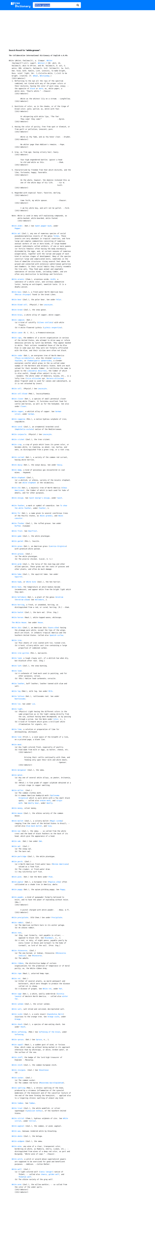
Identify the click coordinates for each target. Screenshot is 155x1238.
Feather (42, 508)
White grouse (17, 554)
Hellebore (39, 600)
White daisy (17, 465)
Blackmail (49, 938)
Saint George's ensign (39, 498)
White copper (17, 411)
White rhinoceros (19, 951)
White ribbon (17, 963)
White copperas (18, 419)
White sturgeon (18, 1070)
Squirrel (18, 577)
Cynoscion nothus (34, 1111)
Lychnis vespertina (52, 328)
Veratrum (59, 597)
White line (16, 737)
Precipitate (56, 917)
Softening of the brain (49, 1032)
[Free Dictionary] (20, 5)
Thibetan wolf (25, 1177)
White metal (17, 775)
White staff (17, 1057)
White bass (16, 292)
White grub (16, 564)
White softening (19, 1032)
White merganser (19, 770)
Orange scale (53, 1017)
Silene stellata (45, 322)
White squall (17, 1045)
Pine (50, 877)
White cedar (17, 355)
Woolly (49, 803)
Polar (58, 300)
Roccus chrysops (23, 294)
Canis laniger (46, 1172)
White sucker (17, 1078)
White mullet (17, 821)
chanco (44, 1174)
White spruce (17, 1040)
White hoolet (17, 612)
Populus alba (54, 882)
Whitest (41, 63)
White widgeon (18, 1141)
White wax (16, 1131)
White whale (17, 1136)
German (31, 414)
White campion (18, 320)
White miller (17, 790)
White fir (16, 513)
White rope (16, 973)
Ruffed (17, 526)
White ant (16, 233)
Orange (17, 1019)
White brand (17, 310)
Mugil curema (56, 821)
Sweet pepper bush (43, 226)
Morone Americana (60, 864)
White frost (17, 531)
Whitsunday (45, 76)
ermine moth (45, 800)
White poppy (17, 889)
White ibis (16, 628)
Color (55, 719)
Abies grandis (46, 516)
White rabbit (17, 923)
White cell (16, 389)
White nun (16, 831)
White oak (16, 841)
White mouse (17, 813)
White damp (16, 470)
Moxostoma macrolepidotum (51, 1083)
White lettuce (18, 696)
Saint (59, 498)
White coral (17, 427)
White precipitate (20, 917)
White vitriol (18, 1118)
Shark (22, 1027)
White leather (18, 684)
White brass (17, 315)
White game (16, 536)
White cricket (18, 439)
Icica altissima (33, 378)
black (32, 88)
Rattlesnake (20, 699)
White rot (16, 978)
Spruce (39, 1040)
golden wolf (54, 1174)
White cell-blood (19, 394)
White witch (17, 1159)
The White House (19, 622)
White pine (16, 877)
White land (16, 658)
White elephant (18, 478)
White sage (16, 994)
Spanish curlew (56, 635)
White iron (16, 640)
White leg (16, 691)
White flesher (18, 523)
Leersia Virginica (58, 546)
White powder (17, 897)
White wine (16, 1146)
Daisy (59, 465)
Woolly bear (33, 803)
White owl (16, 846)
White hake (16, 574)
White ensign (17, 498)
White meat (16, 745)
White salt (16, 1009)
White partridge (19, 856)
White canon (17, 333)
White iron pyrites (20, 653)
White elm (16, 488)
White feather (18, 506)
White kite (31, 582)
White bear (16, 300)
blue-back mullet (34, 826)
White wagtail (18, 1126)
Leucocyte (48, 305)
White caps (16, 338)
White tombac (17, 1103)
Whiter (49, 61)
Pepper (17, 228)
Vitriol (32, 1121)
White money (17, 808)
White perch (17, 862)
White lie (16, 704)
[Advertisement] (77, 28)
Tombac (32, 1103)
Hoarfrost (32, 531)
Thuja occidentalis (24, 358)
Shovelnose (44, 1070)
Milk (50, 691)
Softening (19, 1034)
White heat (16, 587)
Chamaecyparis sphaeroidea (39, 361)
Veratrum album (22, 600)
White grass (17, 546)
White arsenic (18, 279)
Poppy (62, 889)
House (40, 622)
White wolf (16, 1169)
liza (49, 826)
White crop (16, 444)
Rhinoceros (37, 956)
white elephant (29, 483)
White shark (17, 1024)
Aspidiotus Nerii (55, 1014)
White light (17, 709)
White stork (17, 1065)
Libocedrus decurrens (37, 371)
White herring (18, 605)
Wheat (35, 76)
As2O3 (52, 279)
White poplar (17, 882)
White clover (17, 399)
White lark (16, 666)
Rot (60, 989)
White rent (16, 933)
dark (41, 88)
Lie (33, 704)
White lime (16, 729)
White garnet (17, 541)
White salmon (17, 1004)
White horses (17, 617)
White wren (16, 1184)
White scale (17, 1014)
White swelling (18, 1088)
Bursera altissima (55, 378)
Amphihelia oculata (24, 429)
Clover (23, 406)
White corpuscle (19, 434)
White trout (17, 1108)
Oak (40, 841)
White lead (16, 671)
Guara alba (53, 628)
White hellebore (19, 597)
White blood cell (19, 305)
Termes (56, 236)
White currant (18, 457)
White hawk (16, 582)
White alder (17, 226)
